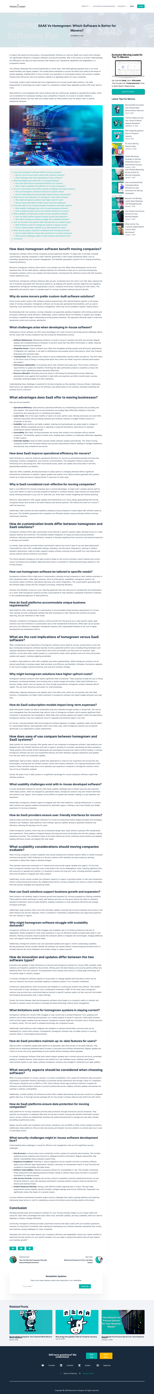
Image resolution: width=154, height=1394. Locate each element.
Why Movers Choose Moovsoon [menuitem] (104, 6)
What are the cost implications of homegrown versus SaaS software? (41, 197)
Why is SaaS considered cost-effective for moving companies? (40, 186)
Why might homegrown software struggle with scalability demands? (42, 219)
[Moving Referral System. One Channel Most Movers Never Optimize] (30, 1322)
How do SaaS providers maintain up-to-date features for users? (40, 228)
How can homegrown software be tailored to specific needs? (39, 192)
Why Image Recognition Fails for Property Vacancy (134, 133)
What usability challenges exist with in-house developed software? (41, 208)
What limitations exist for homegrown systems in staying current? (41, 225)
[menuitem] (132, 6)
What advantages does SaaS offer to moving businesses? (36, 181)
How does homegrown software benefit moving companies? (38, 172)
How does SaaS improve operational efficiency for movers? (39, 183)
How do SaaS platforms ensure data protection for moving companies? (43, 233)
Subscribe (85, 1286)
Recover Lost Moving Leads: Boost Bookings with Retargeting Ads (134, 201)
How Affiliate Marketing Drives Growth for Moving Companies (134, 172)
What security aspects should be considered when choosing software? (42, 230)
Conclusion (18, 239)
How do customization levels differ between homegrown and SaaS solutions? (44, 189)
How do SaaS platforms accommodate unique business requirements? (43, 194)
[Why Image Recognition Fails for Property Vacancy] (77, 1322)
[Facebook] (12, 1248)
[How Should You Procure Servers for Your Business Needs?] (123, 1322)
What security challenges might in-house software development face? (43, 236)
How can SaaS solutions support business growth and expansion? (41, 217)
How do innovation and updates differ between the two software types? (42, 222)
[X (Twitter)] (21, 1248)
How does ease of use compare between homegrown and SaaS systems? (43, 205)
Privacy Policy (88, 1373)
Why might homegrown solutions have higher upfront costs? (39, 200)
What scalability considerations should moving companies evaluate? (41, 214)
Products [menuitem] (85, 6)
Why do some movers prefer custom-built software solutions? (40, 175)
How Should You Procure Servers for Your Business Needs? (134, 214)
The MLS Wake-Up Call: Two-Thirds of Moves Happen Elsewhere (134, 120)
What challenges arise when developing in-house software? (38, 178)
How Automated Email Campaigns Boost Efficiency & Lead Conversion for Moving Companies (134, 187)
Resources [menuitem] (121, 6)
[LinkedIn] (29, 1248)
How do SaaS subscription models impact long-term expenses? (40, 203)
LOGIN (141, 6)
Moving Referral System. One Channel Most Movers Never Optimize (134, 107)
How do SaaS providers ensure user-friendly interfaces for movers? (42, 211)
